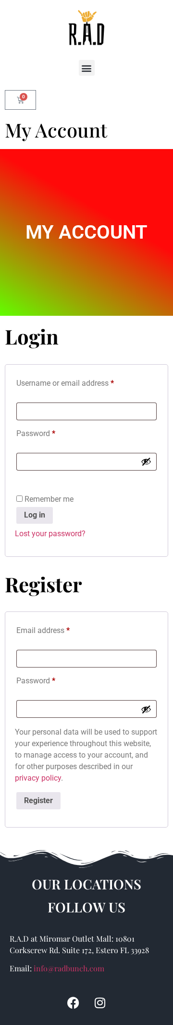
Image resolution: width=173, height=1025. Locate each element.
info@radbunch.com (69, 968)
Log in (34, 514)
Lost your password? (50, 533)
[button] (87, 68)
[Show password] (146, 461)
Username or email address (79, 382)
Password (50, 432)
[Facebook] (74, 1002)
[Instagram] (100, 1002)
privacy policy (38, 778)
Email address (57, 629)
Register (38, 800)
